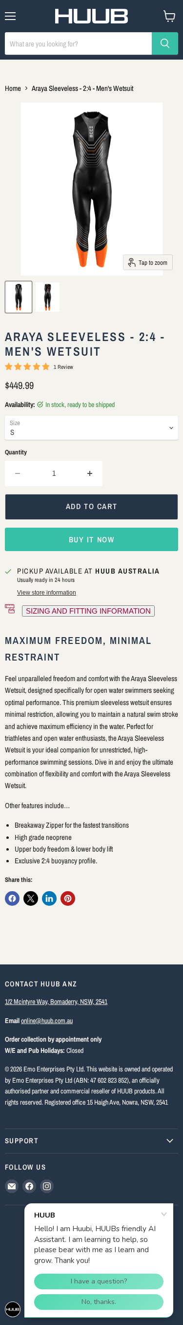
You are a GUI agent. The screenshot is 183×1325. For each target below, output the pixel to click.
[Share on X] (30, 898)
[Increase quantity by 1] (90, 473)
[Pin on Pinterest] (68, 898)
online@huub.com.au (47, 1020)
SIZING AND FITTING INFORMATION (88, 611)
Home (13, 88)
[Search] (165, 43)
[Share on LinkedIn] (49, 898)
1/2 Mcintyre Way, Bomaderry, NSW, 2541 (56, 1001)
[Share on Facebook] (12, 898)
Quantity (16, 452)
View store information (46, 592)
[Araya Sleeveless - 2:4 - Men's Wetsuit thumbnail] (18, 297)
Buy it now (92, 539)
